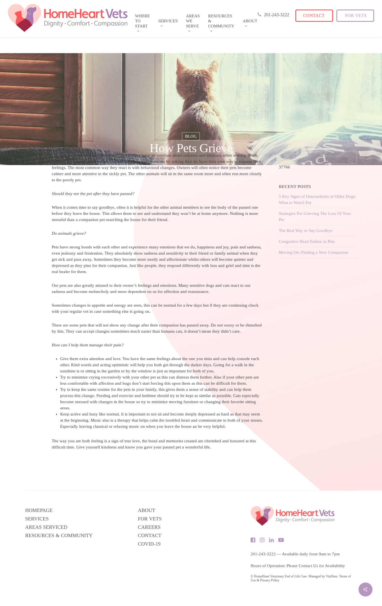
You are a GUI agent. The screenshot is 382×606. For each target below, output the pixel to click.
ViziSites (332, 576)
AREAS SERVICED (46, 527)
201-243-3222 (263, 554)
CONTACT (149, 535)
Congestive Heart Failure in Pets (307, 241)
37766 (284, 167)
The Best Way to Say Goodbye (306, 230)
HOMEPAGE (39, 510)
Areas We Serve (193, 21)
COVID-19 (149, 544)
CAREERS (149, 527)
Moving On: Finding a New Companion (313, 252)
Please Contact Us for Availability (316, 565)
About (250, 21)
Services (168, 21)
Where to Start (142, 21)
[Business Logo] (68, 18)
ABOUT (146, 510)
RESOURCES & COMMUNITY (59, 535)
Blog (191, 136)
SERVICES (37, 519)
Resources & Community (221, 21)
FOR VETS (150, 519)
